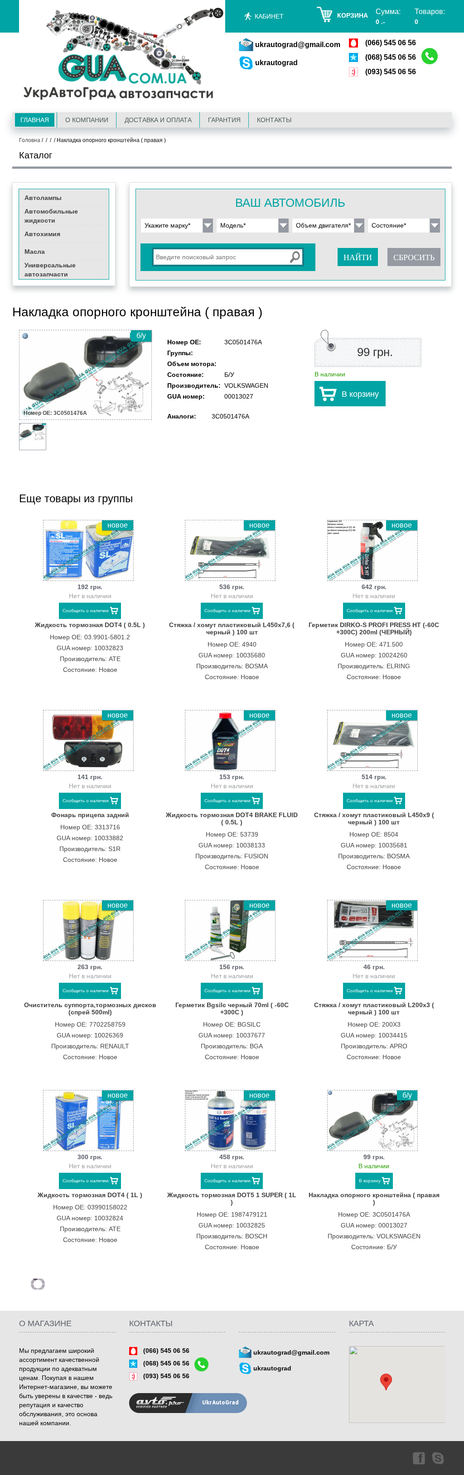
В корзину (360, 394)
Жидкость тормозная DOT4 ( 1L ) (90, 1195)
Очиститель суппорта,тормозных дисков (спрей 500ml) (90, 1008)
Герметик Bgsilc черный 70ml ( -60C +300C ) (232, 1008)
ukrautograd (276, 63)
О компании (86, 120)
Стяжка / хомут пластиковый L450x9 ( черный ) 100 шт (374, 818)
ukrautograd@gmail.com (297, 44)
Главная (34, 120)
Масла (34, 251)
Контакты (274, 120)
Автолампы (43, 197)
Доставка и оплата (158, 120)
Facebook (418, 1458)
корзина (352, 15)
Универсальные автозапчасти (50, 270)
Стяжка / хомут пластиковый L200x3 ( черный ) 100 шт (374, 1008)
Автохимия (42, 234)
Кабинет (269, 16)
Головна (29, 140)
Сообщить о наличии (86, 610)
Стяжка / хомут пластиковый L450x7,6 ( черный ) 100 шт (232, 628)
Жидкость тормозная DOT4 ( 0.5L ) (90, 624)
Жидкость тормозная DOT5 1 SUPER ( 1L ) (231, 1198)
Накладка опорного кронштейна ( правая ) (374, 1198)
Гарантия (224, 120)
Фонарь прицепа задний (90, 814)
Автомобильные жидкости (51, 216)
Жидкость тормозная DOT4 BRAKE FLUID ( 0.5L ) (232, 818)
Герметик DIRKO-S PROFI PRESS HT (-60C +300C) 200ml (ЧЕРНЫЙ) (374, 628)
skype (438, 1458)
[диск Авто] (122, 55)
